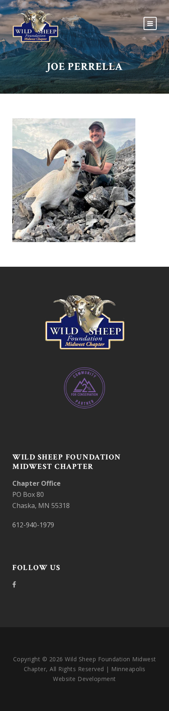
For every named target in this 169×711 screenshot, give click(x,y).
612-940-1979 (33, 524)
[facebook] (14, 584)
